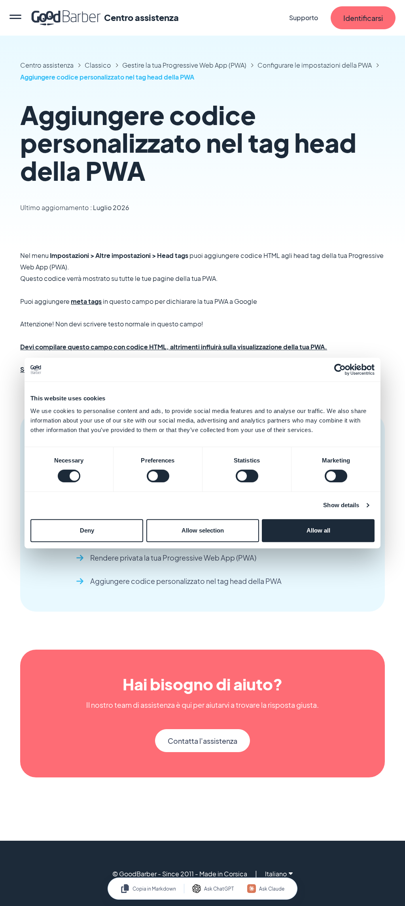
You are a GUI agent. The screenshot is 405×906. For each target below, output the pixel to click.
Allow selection (203, 530)
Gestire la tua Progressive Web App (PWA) (184, 65)
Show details (341, 505)
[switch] (158, 476)
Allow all (318, 530)
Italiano (276, 874)
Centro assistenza (47, 65)
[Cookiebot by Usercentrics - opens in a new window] (340, 369)
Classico (98, 65)
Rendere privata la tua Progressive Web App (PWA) (173, 557)
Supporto (303, 17)
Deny (87, 530)
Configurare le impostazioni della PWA (314, 65)
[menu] (15, 18)
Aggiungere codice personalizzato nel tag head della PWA (107, 77)
